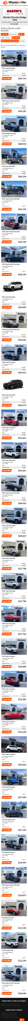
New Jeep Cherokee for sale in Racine (10, 1017)
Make (3, 37)
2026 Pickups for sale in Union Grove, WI (10, 1005)
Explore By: (5, 34)
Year (8, 37)
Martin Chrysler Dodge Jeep (10, 41)
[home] (14, 3)
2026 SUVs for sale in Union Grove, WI (10, 1004)
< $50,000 (16, 37)
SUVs (22, 34)
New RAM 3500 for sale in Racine (8, 1014)
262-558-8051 (14, 24)
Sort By (22, 41)
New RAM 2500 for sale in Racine (8, 1016)
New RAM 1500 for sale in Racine (8, 1013)
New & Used (13, 34)
